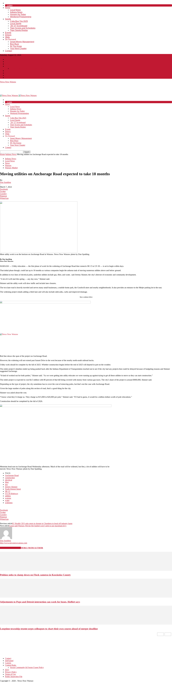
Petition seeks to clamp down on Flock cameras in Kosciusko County (35, 575)
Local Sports (15, 23)
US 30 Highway (11, 494)
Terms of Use (10, 75)
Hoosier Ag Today (18, 14)
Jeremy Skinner (11, 487)
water (7, 500)
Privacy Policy (11, 73)
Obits (7, 37)
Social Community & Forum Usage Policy (27, 68)
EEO (7, 71)
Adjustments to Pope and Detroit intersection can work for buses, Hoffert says (40, 602)
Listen (9, 5)
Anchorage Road (12, 475)
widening (8, 503)
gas (6, 484)
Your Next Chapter (18, 48)
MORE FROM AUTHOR (32, 548)
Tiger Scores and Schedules (22, 28)
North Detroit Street (13, 489)
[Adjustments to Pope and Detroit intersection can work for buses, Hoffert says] (86, 597)
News (7, 8)
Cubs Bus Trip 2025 (19, 21)
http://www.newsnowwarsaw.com (13, 543)
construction (10, 478)
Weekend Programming (20, 17)
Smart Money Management (22, 42)
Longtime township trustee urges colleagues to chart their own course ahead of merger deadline (49, 628)
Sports (8, 19)
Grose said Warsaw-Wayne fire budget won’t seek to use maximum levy (37, 526)
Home (2, 154)
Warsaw (8, 165)
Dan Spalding (5, 182)
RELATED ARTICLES (10, 548)
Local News (15, 10)
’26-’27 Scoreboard (18, 26)
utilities (8, 496)
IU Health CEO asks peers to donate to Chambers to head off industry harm (42, 523)
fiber (7, 482)
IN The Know (16, 46)
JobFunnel (9, 62)
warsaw (8, 498)
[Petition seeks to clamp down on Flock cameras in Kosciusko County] (86, 570)
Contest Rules (10, 66)
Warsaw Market (11, 168)
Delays (8, 35)
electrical (8, 480)
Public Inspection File (13, 77)
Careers (8, 64)
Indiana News (16, 12)
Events (8, 33)
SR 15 (7, 491)
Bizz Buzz (14, 44)
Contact (8, 51)
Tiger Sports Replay (19, 30)
